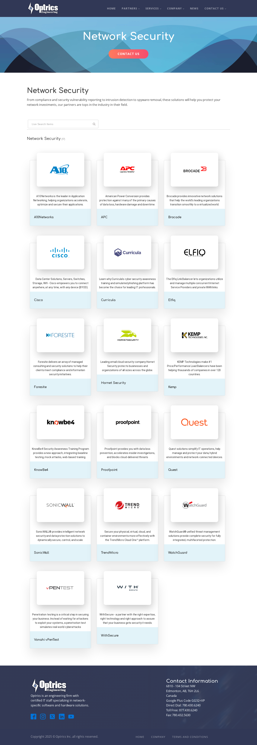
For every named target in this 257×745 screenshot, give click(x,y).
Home (111, 8)
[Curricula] (127, 260)
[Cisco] (60, 260)
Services (152, 8)
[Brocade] (194, 177)
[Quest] (194, 430)
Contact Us (214, 8)
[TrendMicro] (127, 513)
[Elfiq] (194, 260)
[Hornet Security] (127, 343)
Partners (129, 8)
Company (174, 8)
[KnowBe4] (60, 430)
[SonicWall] (60, 513)
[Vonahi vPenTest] (60, 595)
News (194, 8)
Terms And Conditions (190, 737)
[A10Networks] (60, 177)
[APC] (127, 177)
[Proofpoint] (127, 430)
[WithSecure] (127, 595)
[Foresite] (60, 343)
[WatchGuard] (194, 513)
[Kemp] (194, 343)
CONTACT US (128, 54)
